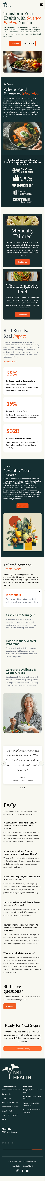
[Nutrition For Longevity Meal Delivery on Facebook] (22, 1170)
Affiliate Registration (10, 1132)
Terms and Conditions (10, 1107)
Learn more (22, 506)
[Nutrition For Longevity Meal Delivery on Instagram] (17, 1170)
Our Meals (15, 43)
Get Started (22, 262)
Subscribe (8, 1143)
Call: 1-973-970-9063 (10, 1115)
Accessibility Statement (11, 1090)
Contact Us (6, 1094)
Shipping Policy (7, 1111)
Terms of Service (28, 1166)
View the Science (10, 362)
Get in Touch (29, 43)
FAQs (4, 1119)
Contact (9, 1006)
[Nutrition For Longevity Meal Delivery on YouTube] (27, 1170)
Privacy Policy (7, 1098)
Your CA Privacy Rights (10, 1102)
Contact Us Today (22, 1049)
